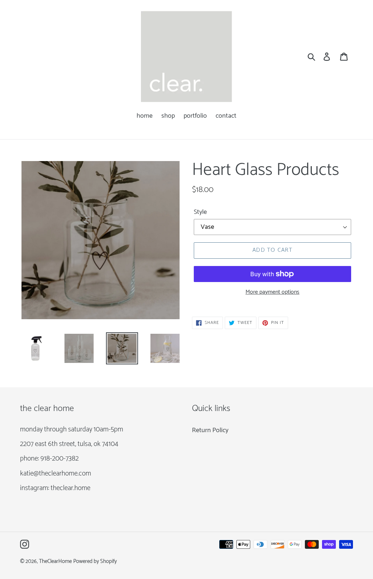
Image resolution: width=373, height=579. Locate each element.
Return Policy (210, 430)
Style (200, 212)
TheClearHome (55, 561)
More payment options (272, 292)
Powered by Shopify (95, 561)
